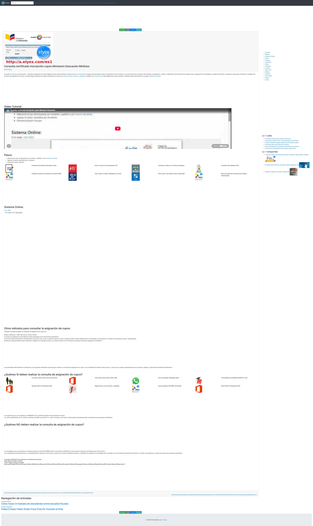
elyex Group (163, 520)
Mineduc (72, 493)
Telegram (138, 30)
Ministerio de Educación (78, 74)
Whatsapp (122, 30)
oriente (245, 494)
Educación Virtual (16, 493)
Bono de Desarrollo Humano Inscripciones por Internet (282, 146)
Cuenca (267, 68)
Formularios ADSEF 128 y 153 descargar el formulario (281, 140)
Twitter (133, 30)
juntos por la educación (215, 494)
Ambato (267, 74)
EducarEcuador (27, 493)
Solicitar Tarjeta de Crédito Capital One (277, 172)
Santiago (268, 66)
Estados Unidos (270, 56)
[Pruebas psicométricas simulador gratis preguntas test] (304, 165)
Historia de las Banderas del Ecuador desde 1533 (280, 148)
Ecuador (49, 3)
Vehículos (65, 3)
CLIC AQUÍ (7, 210)
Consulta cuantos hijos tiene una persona (278, 138)
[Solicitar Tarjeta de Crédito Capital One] (294, 172)
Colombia (268, 62)
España (267, 60)
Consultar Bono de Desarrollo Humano (277, 144)
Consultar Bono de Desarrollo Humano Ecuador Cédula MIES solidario (287, 154)
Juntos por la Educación (61, 493)
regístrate (82, 76)
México (267, 54)
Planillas (93, 3)
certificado (13, 74)
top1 (91, 493)
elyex (7, 3)
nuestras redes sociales (70, 76)
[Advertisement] (49, 17)
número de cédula (51, 158)
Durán (267, 80)
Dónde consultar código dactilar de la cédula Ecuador (282, 142)
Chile (266, 58)
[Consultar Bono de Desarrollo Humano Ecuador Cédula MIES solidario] (270, 159)
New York (268, 70)
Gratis (197, 494)
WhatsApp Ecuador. (155, 76)
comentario (97, 76)
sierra (255, 494)
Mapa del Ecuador (84, 3)
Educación (7, 493)
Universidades (57, 3)
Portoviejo (268, 76)
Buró (35, 3)
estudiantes (191, 494)
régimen (250, 494)
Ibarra (267, 78)
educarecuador (183, 494)
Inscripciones (50, 493)
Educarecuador (73, 3)
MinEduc (225, 494)
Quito (267, 64)
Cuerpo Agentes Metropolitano (106, 3)
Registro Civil (42, 3)
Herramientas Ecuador (39, 493)
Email (128, 30)
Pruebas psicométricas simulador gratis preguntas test (282, 165)
